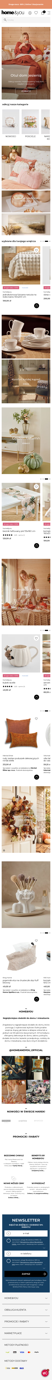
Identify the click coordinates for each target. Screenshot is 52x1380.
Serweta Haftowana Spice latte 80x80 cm (31, 684)
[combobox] (26, 20)
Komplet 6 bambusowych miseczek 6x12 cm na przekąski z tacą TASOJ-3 (30, 981)
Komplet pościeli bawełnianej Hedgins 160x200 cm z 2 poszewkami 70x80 (31, 532)
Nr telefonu (26, 1254)
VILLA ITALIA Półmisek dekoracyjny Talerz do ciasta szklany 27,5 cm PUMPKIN (31, 759)
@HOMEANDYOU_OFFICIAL (26, 1050)
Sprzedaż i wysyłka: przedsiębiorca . (29, 769)
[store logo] (13, 12)
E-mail (26, 1233)
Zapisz (26, 1274)
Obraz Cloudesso (21, 295)
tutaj (37, 1287)
